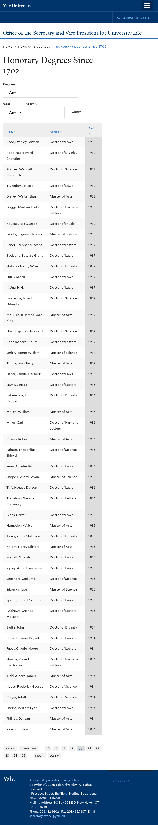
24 (15, 755)
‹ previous (29, 748)
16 (48, 748)
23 (7, 755)
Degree (9, 84)
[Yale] (9, 779)
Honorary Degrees (34, 46)
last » (54, 755)
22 (97, 748)
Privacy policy (69, 780)
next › (40, 755)
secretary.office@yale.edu (48, 816)
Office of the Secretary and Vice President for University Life (73, 32)
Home (7, 46)
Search (31, 104)
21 (89, 748)
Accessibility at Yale (43, 780)
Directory (121, 780)
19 (71, 748)
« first (10, 748)
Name (11, 132)
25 (24, 755)
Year (6, 104)
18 (63, 748)
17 (56, 748)
